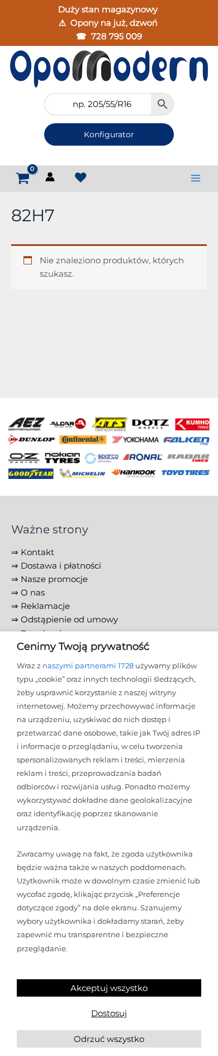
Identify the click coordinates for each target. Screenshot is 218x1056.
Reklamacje (45, 606)
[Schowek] (80, 177)
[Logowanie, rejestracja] (51, 179)
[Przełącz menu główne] (195, 178)
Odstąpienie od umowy (69, 620)
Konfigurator (109, 134)
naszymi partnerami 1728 (88, 665)
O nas (33, 593)
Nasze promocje (54, 579)
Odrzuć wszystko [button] (109, 1039)
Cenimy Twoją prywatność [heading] (83, 646)
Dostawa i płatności (61, 566)
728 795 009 (116, 36)
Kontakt (37, 552)
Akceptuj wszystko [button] (109, 988)
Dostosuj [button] (109, 1013)
